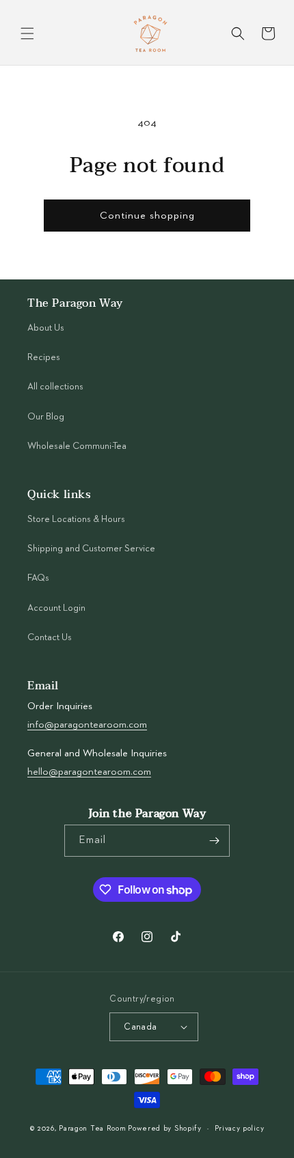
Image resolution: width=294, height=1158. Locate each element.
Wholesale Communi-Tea (76, 446)
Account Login (56, 608)
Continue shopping (147, 215)
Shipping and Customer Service (91, 548)
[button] (27, 33)
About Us (45, 328)
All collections (55, 386)
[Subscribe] (214, 841)
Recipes (43, 357)
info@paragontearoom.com (87, 724)
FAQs (38, 578)
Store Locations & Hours (76, 519)
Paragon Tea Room (92, 1128)
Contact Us (49, 637)
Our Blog (45, 417)
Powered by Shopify (165, 1128)
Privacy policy (240, 1128)
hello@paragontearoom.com (89, 772)
